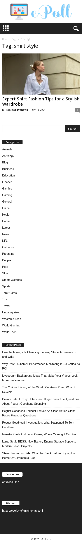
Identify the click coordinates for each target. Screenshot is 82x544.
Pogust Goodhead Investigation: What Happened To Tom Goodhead (38, 425)
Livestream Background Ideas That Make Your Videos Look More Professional (40, 378)
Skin (5, 273)
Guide (6, 208)
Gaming (7, 195)
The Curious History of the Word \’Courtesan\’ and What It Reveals (38, 390)
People (6, 260)
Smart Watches (12, 279)
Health (6, 214)
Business (8, 169)
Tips (5, 299)
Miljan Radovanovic (15, 109)
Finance (7, 182)
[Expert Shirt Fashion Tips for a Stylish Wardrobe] (41, 74)
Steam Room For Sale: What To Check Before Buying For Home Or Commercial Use (38, 455)
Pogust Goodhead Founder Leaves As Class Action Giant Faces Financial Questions (38, 413)
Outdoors (8, 247)
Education (8, 175)
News (5, 234)
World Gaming (11, 325)
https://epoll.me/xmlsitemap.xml (22, 510)
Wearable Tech (11, 319)
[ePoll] (41, 11)
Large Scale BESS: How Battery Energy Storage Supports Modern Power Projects (39, 444)
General (7, 201)
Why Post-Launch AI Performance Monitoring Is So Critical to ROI (41, 366)
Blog (5, 162)
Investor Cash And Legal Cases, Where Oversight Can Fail (39, 434)
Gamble (7, 188)
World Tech (9, 332)
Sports (6, 286)
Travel (6, 306)
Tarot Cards (9, 292)
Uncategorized (11, 312)
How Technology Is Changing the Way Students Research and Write (38, 354)
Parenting (8, 253)
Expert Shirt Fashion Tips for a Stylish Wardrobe (40, 101)
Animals (7, 149)
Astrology (8, 156)
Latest (6, 227)
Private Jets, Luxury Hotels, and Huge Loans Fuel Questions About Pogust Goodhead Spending (40, 401)
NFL (4, 240)
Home (5, 39)
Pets (5, 266)
